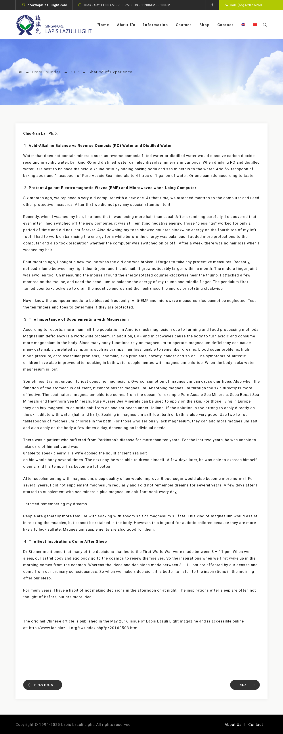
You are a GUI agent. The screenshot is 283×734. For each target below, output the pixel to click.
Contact (225, 24)
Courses (184, 24)
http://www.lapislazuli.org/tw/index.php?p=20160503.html (84, 628)
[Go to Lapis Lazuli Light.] (20, 72)
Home (103, 24)
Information (155, 24)
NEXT (244, 685)
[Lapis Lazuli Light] (53, 24)
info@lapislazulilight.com (47, 5)
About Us (126, 24)
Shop (204, 24)
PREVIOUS (43, 685)
